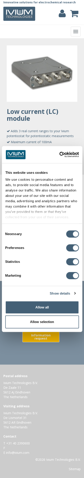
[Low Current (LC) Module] (42, 73)
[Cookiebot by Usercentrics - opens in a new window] (60, 154)
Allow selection (42, 322)
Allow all (42, 307)
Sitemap (75, 469)
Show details (60, 293)
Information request (41, 336)
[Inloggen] (62, 15)
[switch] (73, 248)
